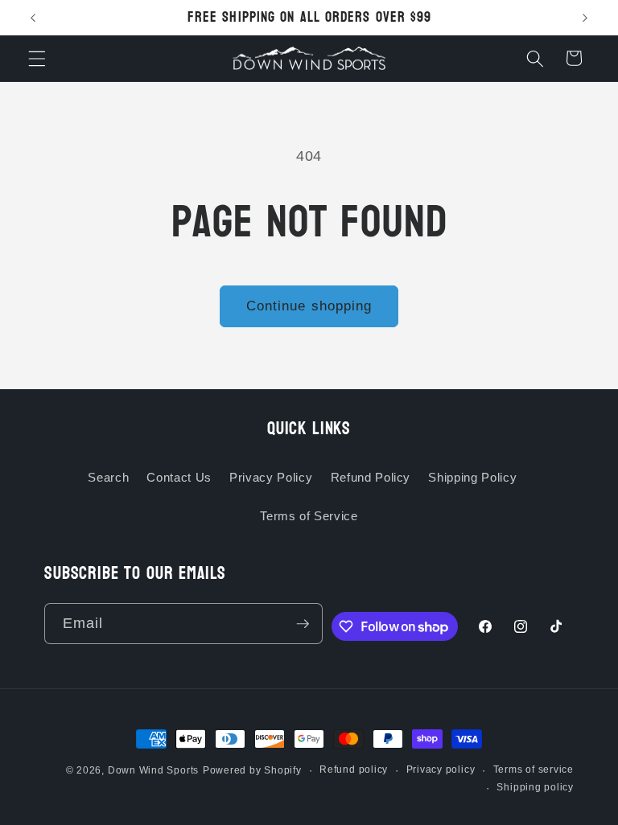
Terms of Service (309, 516)
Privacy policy (441, 769)
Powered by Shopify (252, 770)
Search (108, 477)
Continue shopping (309, 305)
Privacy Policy (270, 477)
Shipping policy (535, 787)
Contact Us (179, 477)
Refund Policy (371, 477)
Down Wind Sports (153, 770)
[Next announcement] (585, 17)
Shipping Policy (472, 477)
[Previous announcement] (33, 17)
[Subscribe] (302, 624)
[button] (37, 58)
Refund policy (353, 769)
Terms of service (533, 769)
